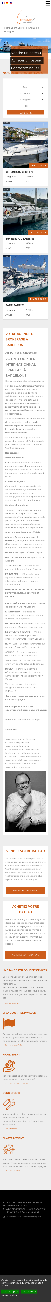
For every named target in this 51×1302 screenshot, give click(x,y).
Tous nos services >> (12, 1003)
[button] (47, 3)
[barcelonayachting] (26, 17)
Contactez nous (11, 1129)
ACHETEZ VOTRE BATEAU (25, 955)
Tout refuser (29, 1291)
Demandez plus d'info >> (14, 1045)
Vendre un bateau (26, 53)
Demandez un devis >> (13, 1170)
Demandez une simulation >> (16, 1083)
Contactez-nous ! (25, 68)
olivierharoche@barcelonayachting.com (24, 1217)
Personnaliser (9, 1295)
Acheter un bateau (26, 60)
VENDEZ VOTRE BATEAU (26, 890)
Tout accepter (10, 1291)
